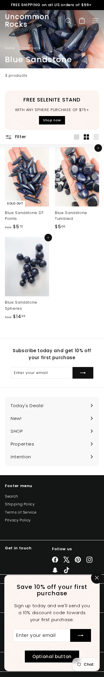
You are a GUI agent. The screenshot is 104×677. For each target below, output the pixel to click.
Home (10, 48)
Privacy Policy (18, 520)
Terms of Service (20, 512)
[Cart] (82, 20)
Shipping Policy (20, 504)
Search (11, 496)
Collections (31, 48)
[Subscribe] (80, 635)
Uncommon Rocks (27, 20)
